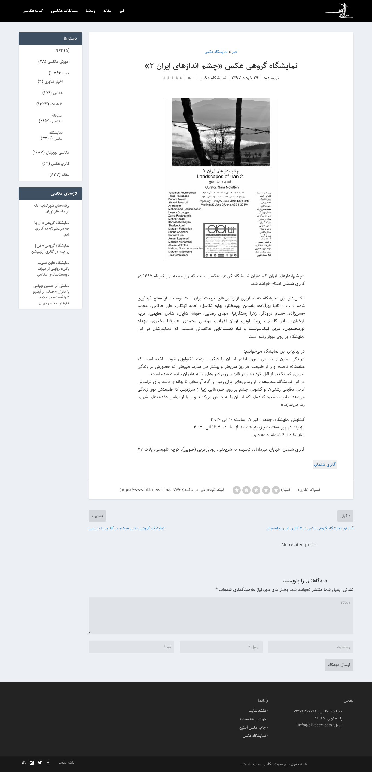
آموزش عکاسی (58, 62)
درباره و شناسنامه (253, 719)
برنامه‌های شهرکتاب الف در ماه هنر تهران (51, 208)
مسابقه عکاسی (57, 118)
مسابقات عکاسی (64, 11)
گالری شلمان (325, 464)
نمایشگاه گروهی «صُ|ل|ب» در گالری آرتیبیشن (50, 248)
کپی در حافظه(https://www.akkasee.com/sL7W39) (162, 490)
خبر (122, 11)
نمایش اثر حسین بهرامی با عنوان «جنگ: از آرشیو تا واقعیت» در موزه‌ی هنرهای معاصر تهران (51, 294)
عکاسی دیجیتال (57, 153)
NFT (59, 51)
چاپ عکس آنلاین (252, 728)
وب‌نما (90, 11)
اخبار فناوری (54, 82)
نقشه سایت (257, 711)
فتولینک (56, 104)
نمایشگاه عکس (212, 77)
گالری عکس (60, 164)
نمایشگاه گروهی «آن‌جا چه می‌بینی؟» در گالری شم (51, 228)
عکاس (58, 93)
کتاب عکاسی (33, 11)
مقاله (107, 11)
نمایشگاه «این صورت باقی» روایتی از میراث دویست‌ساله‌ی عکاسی (53, 268)
